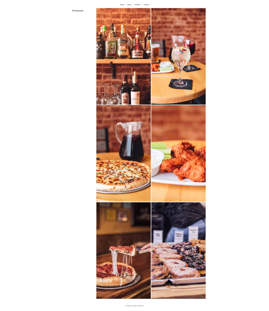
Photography (77, 11)
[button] (123, 56)
